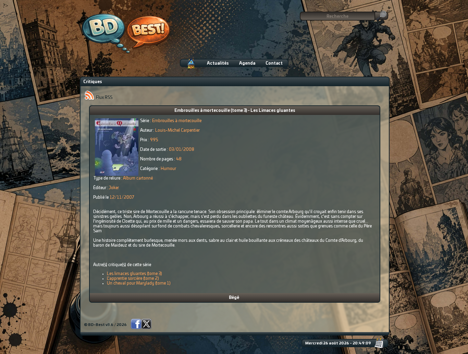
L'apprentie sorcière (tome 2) (133, 278)
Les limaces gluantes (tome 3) (134, 274)
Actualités (218, 63)
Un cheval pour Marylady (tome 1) (139, 283)
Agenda (247, 63)
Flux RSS (103, 97)
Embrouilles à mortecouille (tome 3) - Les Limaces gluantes (234, 110)
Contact (274, 63)
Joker (114, 188)
